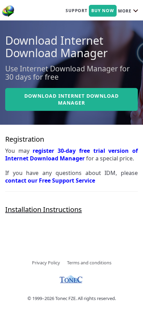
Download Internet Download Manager (71, 99)
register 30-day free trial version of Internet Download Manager (71, 154)
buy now (102, 11)
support (76, 11)
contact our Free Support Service (50, 180)
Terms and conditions (89, 262)
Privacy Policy (46, 262)
